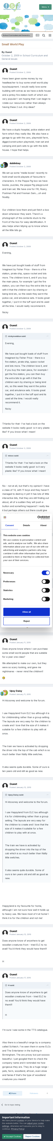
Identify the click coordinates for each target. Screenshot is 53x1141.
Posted (20, 72)
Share (13, 1093)
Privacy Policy (18, 1129)
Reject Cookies (32, 1136)
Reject (26, 621)
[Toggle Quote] (6, 336)
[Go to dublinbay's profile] (5, 165)
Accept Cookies (13, 1136)
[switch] (46, 581)
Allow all (26, 612)
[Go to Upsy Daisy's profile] (5, 693)
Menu (45, 7)
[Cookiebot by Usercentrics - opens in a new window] (38, 517)
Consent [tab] (9, 525)
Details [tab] (26, 525)
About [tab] (43, 525)
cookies (20, 1120)
